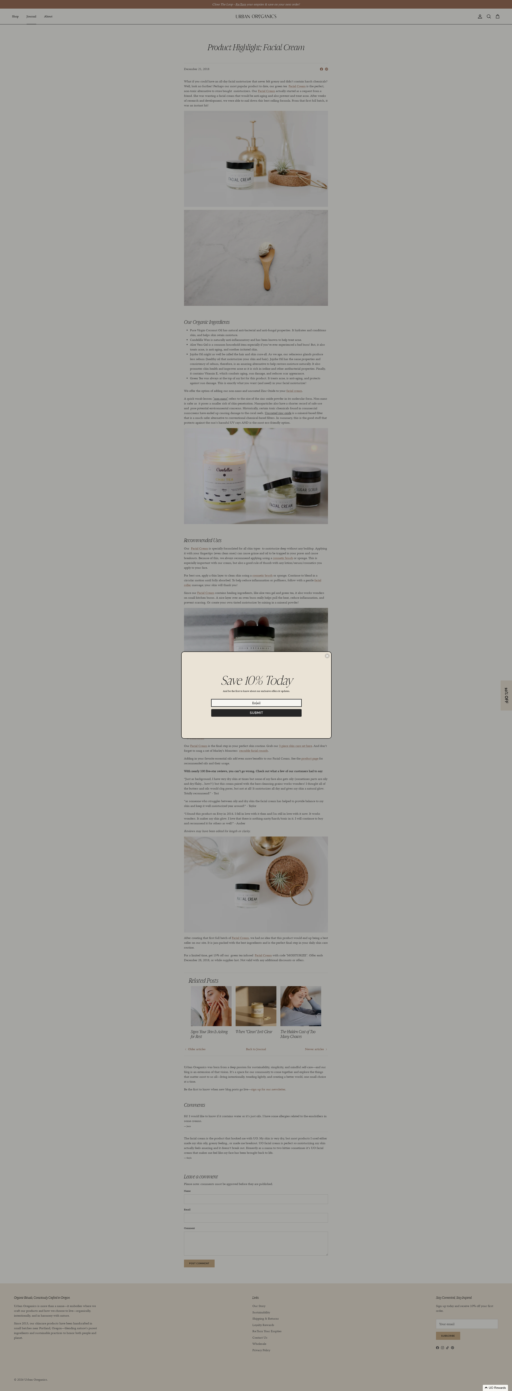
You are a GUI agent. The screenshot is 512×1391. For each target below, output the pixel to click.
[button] (495, 1388)
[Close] (327, 655)
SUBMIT (256, 713)
